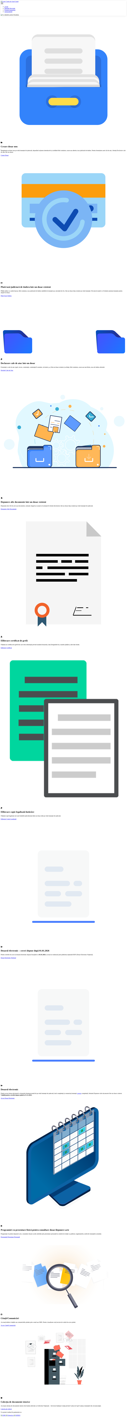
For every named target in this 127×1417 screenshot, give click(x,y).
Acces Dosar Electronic (8, 1098)
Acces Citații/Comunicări (8, 1325)
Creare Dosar (5, 155)
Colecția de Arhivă (6, 1409)
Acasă (6, 6)
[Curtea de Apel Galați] (10, 1)
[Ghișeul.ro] (10, 1415)
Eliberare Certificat (6, 648)
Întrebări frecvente (9, 8)
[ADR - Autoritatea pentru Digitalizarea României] (3, 1415)
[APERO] (17, 1415)
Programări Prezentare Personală (10, 1237)
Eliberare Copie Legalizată (8, 819)
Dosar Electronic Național (8, 958)
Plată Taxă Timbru (6, 296)
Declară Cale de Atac (7, 370)
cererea (79, 1093)
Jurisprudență (8, 12)
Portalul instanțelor (9, 10)
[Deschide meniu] (2, 3)
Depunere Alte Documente (8, 509)
